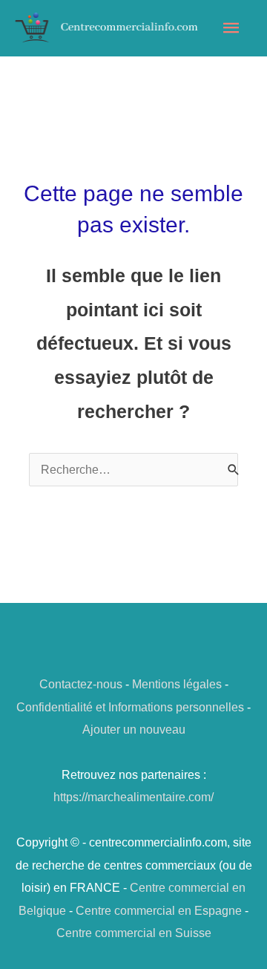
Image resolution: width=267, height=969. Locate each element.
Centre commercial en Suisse (133, 932)
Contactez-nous (80, 684)
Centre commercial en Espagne (159, 910)
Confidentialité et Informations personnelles (130, 707)
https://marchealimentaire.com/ (133, 796)
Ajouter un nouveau (133, 729)
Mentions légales (177, 684)
